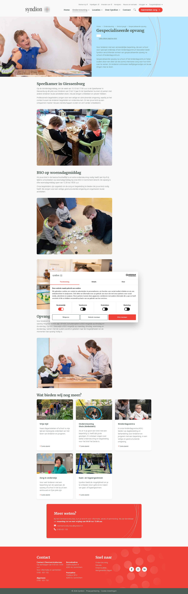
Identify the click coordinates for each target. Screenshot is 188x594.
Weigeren (66, 317)
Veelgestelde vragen (103, 570)
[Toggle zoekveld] (134, 9)
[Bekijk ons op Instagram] (138, 569)
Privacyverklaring (92, 591)
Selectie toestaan (94, 317)
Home (67, 10)
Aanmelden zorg (149, 10)
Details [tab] (94, 282)
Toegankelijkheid (155, 4)
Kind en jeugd (121, 26)
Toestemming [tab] (64, 282)
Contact (127, 10)
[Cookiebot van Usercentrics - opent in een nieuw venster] (127, 275)
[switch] (83, 309)
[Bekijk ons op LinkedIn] (144, 569)
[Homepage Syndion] (37, 9)
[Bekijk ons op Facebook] (131, 569)
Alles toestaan (122, 317)
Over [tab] (123, 282)
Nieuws (98, 565)
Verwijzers (117, 4)
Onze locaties (100, 568)
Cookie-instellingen (109, 591)
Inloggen (142, 4)
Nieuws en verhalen (130, 4)
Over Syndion (111, 10)
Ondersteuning (79, 10)
